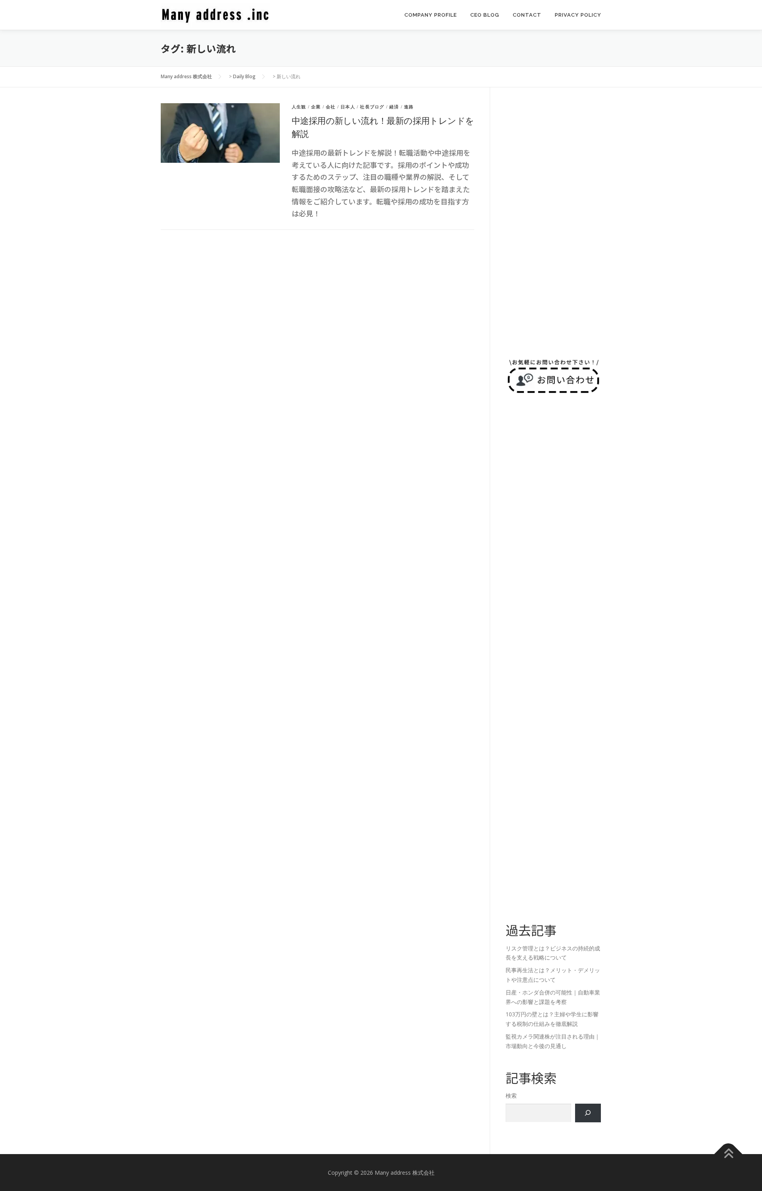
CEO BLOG (484, 15)
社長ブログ (372, 106)
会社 (330, 106)
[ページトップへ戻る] (728, 1154)
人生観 (299, 106)
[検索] (588, 1113)
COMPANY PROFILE (430, 15)
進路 (409, 106)
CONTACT (527, 15)
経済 (394, 106)
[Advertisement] (553, 222)
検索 (511, 1095)
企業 (316, 106)
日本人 (348, 106)
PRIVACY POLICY (578, 15)
